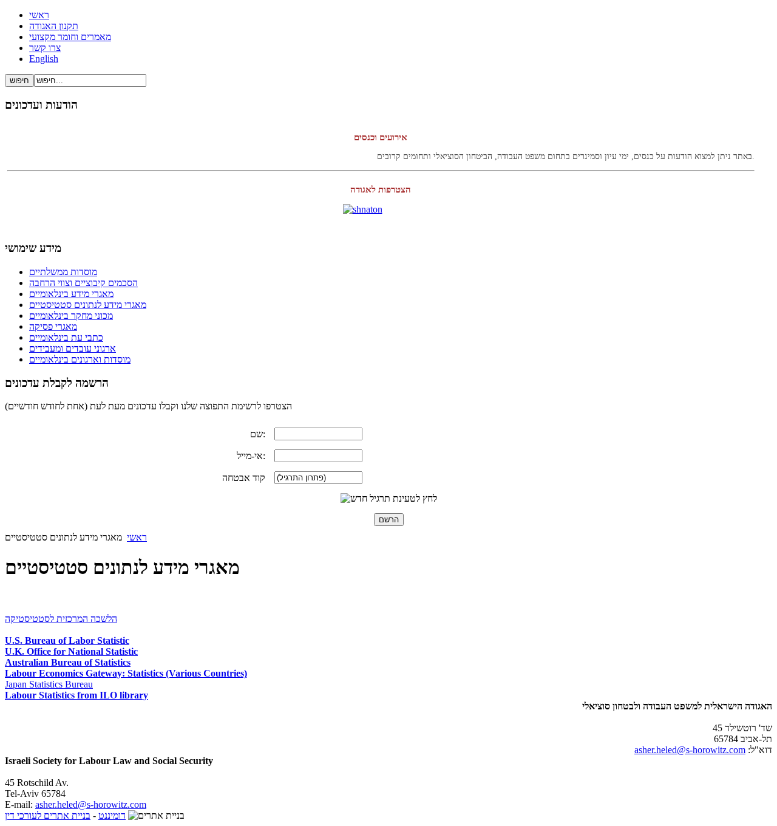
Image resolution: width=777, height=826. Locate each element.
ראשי (137, 537)
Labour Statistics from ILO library (76, 695)
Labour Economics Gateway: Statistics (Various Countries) (126, 673)
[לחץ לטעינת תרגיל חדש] (389, 498)
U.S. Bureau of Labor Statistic (67, 640)
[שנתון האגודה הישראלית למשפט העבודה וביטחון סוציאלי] (388, 217)
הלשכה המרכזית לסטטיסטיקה (61, 618)
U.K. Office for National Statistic (71, 651)
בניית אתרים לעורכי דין (47, 815)
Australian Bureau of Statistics (68, 662)
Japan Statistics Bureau (49, 684)
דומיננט (112, 815)
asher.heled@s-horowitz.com (689, 750)
